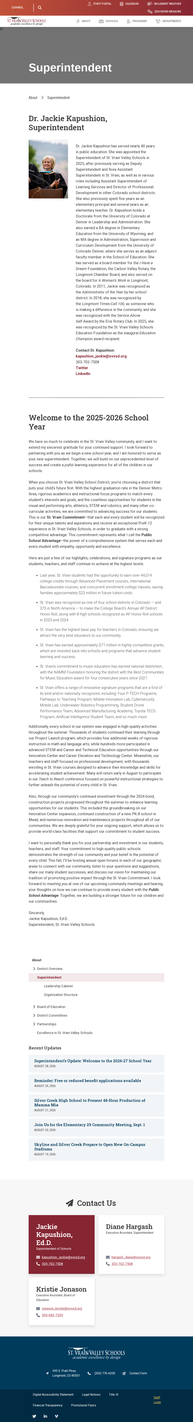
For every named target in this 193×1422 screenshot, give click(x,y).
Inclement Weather (167, 3)
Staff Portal (102, 3)
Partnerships (46, 1024)
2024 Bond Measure (167, 11)
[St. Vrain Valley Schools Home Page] (96, 1358)
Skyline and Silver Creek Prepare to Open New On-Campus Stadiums (89, 1146)
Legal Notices (91, 1394)
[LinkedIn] (45, 1416)
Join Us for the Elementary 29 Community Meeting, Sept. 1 (89, 1124)
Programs (139, 21)
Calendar (132, 3)
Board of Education (51, 1007)
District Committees (52, 1015)
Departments (171, 21)
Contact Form (138, 1373)
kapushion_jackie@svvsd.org (101, 356)
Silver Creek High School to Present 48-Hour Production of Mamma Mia (89, 1102)
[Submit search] (40, 8)
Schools (112, 21)
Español (17, 7)
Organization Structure (61, 995)
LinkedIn (83, 373)
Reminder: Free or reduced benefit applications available (87, 1080)
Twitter (82, 368)
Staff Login (157, 1400)
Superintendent (49, 977)
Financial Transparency (48, 1405)
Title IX (113, 1394)
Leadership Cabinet (58, 986)
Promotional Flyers (83, 1405)
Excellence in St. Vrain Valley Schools (65, 1033)
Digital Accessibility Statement (53, 1394)
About (86, 21)
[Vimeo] (56, 1416)
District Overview (50, 969)
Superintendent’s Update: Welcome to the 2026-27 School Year (93, 1060)
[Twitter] (34, 1416)
